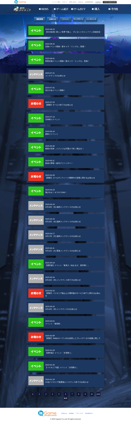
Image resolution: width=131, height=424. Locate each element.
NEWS (43, 9)
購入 (96, 9)
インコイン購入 (56, 2)
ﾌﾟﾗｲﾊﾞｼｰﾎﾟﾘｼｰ (80, 413)
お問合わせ (64, 413)
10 (92, 394)
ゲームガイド (78, 9)
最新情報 (39, 19)
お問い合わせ (72, 2)
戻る (28, 406)
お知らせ (80, 2)
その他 (113, 9)
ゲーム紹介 (61, 9)
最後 (65, 398)
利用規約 (71, 413)
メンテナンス (91, 19)
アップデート (78, 19)
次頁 (98, 394)
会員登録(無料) (89, 2)
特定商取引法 (89, 413)
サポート (64, 2)
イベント (65, 19)
